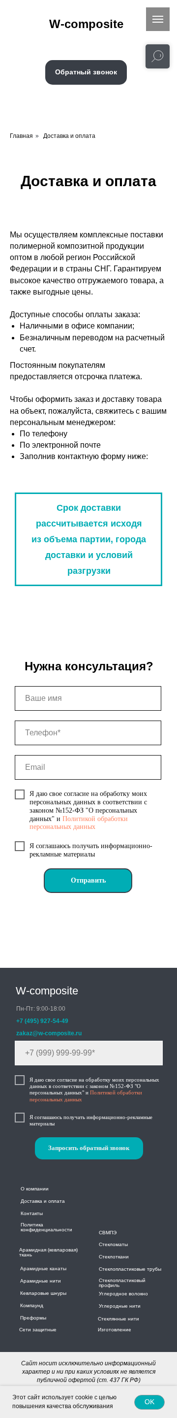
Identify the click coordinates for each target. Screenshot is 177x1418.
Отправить (88, 880)
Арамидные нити (40, 1281)
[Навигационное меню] (157, 19)
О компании (35, 1188)
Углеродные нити (120, 1306)
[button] (86, 72)
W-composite (47, 991)
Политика (32, 1224)
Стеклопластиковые (122, 1269)
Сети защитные (38, 1329)
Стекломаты (113, 1244)
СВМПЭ (108, 1232)
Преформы (33, 1317)
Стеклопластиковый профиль (122, 1283)
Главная (21, 135)
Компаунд (31, 1305)
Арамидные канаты (43, 1268)
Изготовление (114, 1329)
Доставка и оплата (69, 135)
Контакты (32, 1213)
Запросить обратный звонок (88, 1148)
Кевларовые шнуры (43, 1293)
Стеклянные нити (118, 1318)
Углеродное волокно (123, 1293)
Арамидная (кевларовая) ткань (48, 1252)
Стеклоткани (114, 1256)
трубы (154, 1269)
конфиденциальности (46, 1229)
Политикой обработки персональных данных (79, 823)
